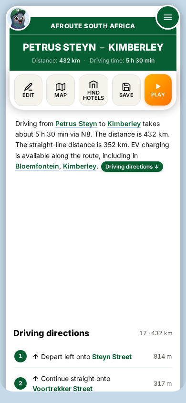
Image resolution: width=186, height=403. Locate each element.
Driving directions (132, 166)
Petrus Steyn (76, 123)
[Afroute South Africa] (18, 18)
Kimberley (124, 123)
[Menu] (167, 17)
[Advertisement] (93, 245)
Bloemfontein (37, 166)
